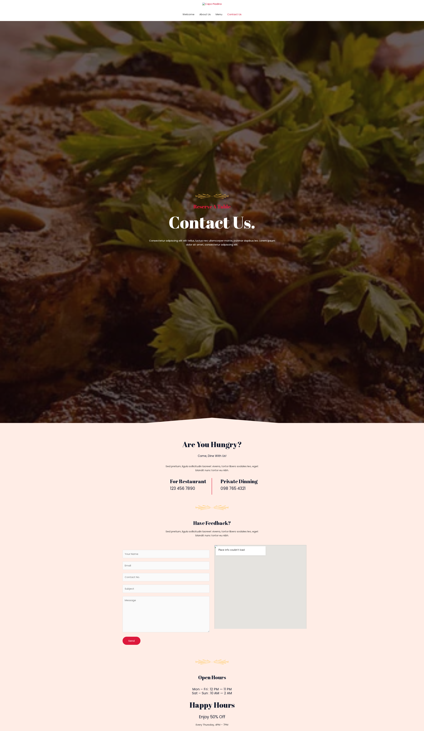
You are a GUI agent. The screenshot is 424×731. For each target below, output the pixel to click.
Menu (219, 14)
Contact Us (234, 14)
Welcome (188, 14)
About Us (205, 14)
